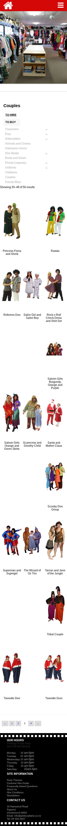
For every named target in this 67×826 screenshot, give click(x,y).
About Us (12, 789)
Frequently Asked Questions (22, 786)
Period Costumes (15, 162)
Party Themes (14, 780)
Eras (8, 133)
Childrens (11, 172)
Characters (12, 129)
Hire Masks (12, 153)
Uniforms (10, 167)
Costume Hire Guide (18, 783)
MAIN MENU (61, 5)
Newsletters (13, 795)
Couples (10, 177)
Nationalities (12, 138)
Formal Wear (13, 181)
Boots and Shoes (15, 157)
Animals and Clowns (17, 143)
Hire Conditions (15, 792)
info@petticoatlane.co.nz (28, 815)
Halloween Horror (16, 148)
